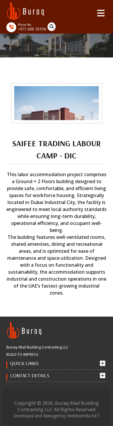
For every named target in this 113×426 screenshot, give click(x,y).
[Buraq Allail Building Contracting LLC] (25, 10)
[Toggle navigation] (101, 13)
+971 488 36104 (32, 29)
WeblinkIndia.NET (83, 415)
